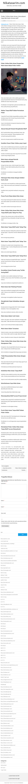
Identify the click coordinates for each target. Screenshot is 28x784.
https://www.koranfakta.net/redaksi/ (9, 560)
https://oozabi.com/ (5, 662)
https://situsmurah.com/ (6, 667)
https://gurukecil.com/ (5, 567)
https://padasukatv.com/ (6, 621)
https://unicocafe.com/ (6, 643)
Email (2, 506)
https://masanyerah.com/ (6, 716)
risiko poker (7, 457)
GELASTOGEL (4, 584)
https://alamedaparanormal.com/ (8, 718)
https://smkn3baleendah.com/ (7, 563)
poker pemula (8, 455)
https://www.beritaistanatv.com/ (8, 618)
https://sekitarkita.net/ (6, 747)
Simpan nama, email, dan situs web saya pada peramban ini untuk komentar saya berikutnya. (14, 522)
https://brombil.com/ (5, 582)
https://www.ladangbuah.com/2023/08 (9, 594)
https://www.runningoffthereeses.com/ (9, 701)
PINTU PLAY (3, 635)
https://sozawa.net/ (5, 577)
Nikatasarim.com (14, 2)
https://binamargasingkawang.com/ (8, 713)
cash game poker (17, 446)
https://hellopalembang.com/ (7, 703)
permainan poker (5, 452)
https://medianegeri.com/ (6, 708)
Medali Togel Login (5, 677)
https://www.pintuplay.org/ (7, 638)
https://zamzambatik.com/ (6, 711)
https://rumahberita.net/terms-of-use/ (9, 550)
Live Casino (8, 446)
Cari (1, 532)
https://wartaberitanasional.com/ (8, 555)
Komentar (3, 483)
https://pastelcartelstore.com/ (7, 633)
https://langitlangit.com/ (6, 682)
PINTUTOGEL (4, 546)
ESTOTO (3, 587)
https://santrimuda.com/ (6, 706)
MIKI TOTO (3, 657)
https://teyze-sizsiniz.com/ (6, 742)
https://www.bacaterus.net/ (7, 720)
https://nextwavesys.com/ (6, 669)
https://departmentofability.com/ (8, 745)
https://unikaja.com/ (5, 672)
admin (4, 20)
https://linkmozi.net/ (5, 723)
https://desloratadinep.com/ (7, 614)
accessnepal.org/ (4, 541)
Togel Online (3, 770)
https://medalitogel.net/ (6, 691)
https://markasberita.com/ (6, 631)
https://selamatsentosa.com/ (7, 730)
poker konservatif (20, 452)
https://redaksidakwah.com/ (7, 733)
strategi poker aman (14, 457)
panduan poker (18, 450)
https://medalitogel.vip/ (6, 694)
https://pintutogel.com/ (6, 611)
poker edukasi (12, 452)
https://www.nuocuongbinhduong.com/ (9, 665)
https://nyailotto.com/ (5, 735)
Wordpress (20, 782)
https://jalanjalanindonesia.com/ (8, 754)
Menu (14, 10)
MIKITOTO (3, 648)
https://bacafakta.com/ (6, 616)
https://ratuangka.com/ (6, 570)
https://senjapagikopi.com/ (6, 757)
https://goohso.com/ (5, 538)
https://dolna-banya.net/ (6, 750)
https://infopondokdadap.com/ (7, 699)
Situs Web (3, 513)
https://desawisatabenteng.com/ (8, 640)
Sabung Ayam (4, 765)
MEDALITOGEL (4, 589)
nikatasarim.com (4, 24)
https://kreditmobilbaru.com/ (7, 725)
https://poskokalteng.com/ (6, 728)
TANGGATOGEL (4, 548)
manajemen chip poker (9, 450)
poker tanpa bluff (16, 455)
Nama (2, 500)
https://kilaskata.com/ (5, 696)
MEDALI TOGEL (4, 575)
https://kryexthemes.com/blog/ (7, 543)
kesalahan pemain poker (13, 448)
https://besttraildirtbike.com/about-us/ (9, 609)
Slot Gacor (3, 767)
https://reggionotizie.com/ (6, 679)
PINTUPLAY (3, 553)
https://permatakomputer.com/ (7, 652)
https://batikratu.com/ (5, 674)
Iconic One (6, 782)
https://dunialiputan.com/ (6, 604)
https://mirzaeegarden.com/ (7, 689)
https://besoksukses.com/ (6, 740)
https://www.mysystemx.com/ (7, 737)
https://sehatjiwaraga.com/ (7, 558)
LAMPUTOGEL (4, 580)
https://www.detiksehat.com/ (7, 592)
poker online (4, 454)
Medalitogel (3, 684)
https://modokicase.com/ (6, 686)
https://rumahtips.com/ (6, 752)
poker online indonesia (12, 454)
